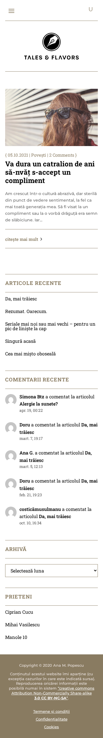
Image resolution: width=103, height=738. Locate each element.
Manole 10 (16, 637)
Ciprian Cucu (19, 612)
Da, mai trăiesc (21, 299)
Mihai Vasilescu (22, 624)
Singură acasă (20, 341)
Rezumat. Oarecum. (26, 311)
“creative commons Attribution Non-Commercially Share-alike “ (52, 693)
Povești (38, 155)
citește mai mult (21, 239)
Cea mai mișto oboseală (30, 354)
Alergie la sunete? (38, 404)
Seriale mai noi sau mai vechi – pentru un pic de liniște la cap (50, 326)
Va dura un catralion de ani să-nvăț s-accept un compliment (50, 172)
